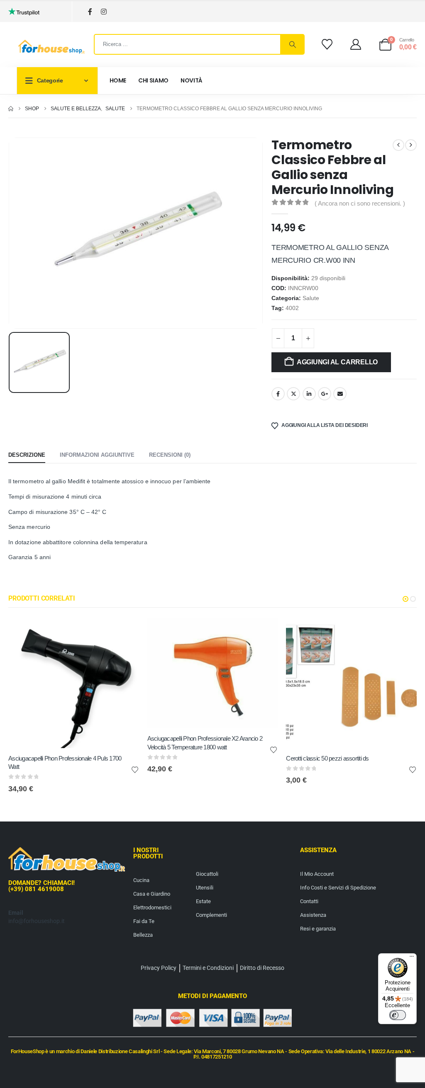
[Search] (292, 44)
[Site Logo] (51, 47)
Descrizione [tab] (26, 455)
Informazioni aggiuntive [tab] (97, 455)
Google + (324, 393)
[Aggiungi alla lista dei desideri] (135, 769)
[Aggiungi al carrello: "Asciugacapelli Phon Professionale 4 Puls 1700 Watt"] (125, 631)
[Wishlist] (326, 44)
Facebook (278, 393)
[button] (405, 599)
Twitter (293, 393)
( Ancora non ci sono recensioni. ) (360, 203)
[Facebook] (90, 12)
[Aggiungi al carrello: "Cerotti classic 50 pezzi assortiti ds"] (403, 631)
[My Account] (355, 44)
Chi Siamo (153, 80)
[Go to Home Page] (10, 108)
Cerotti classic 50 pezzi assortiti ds (327, 758)
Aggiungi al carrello (337, 362)
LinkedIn (309, 393)
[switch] (397, 1015)
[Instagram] (103, 12)
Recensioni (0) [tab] (170, 455)
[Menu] (412, 958)
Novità (192, 80)
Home (118, 80)
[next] (411, 145)
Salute (311, 298)
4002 (292, 308)
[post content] (73, 683)
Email (340, 393)
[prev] (398, 145)
